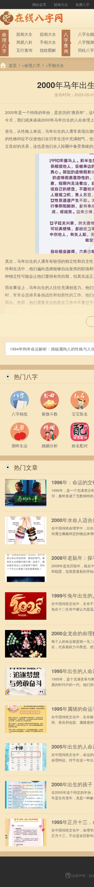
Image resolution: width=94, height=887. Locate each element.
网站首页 (39, 4)
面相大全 (24, 34)
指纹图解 (48, 50)
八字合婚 (86, 34)
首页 (13, 65)
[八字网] (32, 18)
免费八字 (82, 4)
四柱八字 (86, 50)
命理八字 (32, 65)
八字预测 (86, 42)
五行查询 (24, 50)
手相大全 (48, 42)
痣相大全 (48, 34)
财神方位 (61, 4)
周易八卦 (24, 42)
